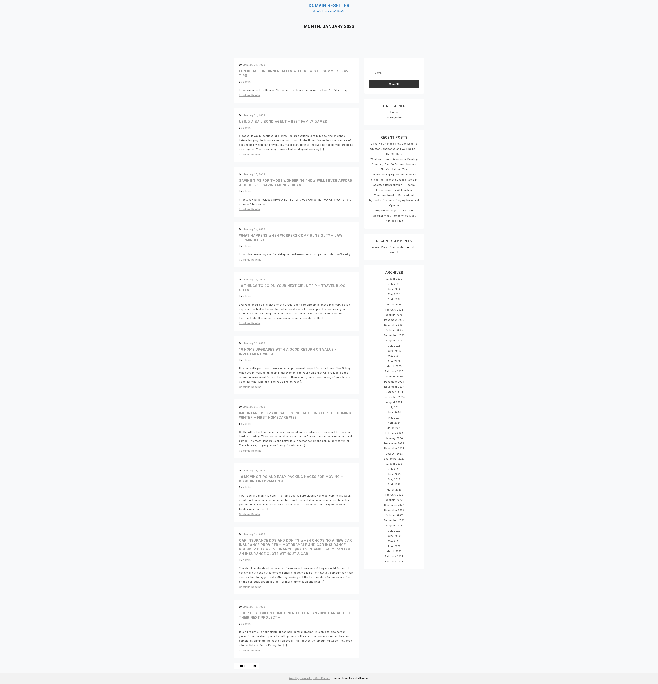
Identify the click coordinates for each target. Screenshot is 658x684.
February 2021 (394, 561)
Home (394, 112)
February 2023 (394, 494)
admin (247, 81)
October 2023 (394, 453)
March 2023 (394, 489)
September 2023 (394, 458)
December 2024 (394, 381)
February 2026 (394, 309)
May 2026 (394, 294)
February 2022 (394, 556)
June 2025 (394, 350)
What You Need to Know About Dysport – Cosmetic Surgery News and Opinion (394, 200)
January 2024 (394, 438)
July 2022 (394, 530)
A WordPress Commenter (388, 247)
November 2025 (394, 325)
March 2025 (394, 366)
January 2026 (394, 314)
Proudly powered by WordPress (309, 678)
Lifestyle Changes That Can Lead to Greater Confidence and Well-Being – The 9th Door (394, 149)
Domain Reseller (329, 5)
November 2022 (394, 510)
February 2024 (394, 433)
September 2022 (394, 520)
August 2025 (394, 340)
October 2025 (394, 330)
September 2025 (394, 335)
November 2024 (394, 386)
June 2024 (394, 412)
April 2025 (394, 361)
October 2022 (394, 515)
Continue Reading (250, 95)
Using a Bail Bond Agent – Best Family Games (283, 121)
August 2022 (394, 525)
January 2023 (394, 499)
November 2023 (394, 448)
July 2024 (394, 407)
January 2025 (394, 376)
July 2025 (394, 345)
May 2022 (394, 541)
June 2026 (394, 289)
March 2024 (394, 427)
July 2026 (394, 284)
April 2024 (394, 422)
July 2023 (394, 469)
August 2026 (394, 278)
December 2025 (394, 320)
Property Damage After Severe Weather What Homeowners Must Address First (394, 215)
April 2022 (394, 546)
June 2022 (394, 535)
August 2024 (394, 402)
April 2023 (394, 484)
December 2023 (394, 443)
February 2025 (394, 371)
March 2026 (394, 304)
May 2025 (394, 356)
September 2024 (394, 397)
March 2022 (394, 551)
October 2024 (394, 392)
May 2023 (394, 479)
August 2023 (394, 463)
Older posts (246, 666)
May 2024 (394, 417)
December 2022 (394, 505)
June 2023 (394, 474)
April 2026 (394, 299)
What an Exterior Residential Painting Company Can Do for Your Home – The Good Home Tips (394, 164)
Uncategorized (394, 117)
